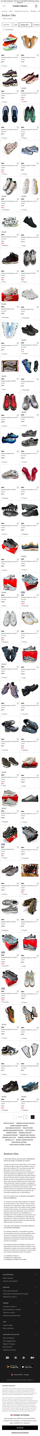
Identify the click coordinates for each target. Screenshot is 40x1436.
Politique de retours (10, 1297)
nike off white (28, 1128)
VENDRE (6, 1303)
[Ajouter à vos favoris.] (18, 55)
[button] (36, 6)
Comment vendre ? (9, 1306)
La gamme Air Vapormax (12, 1257)
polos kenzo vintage (19, 1142)
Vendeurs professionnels (11, 1315)
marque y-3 (9, 1140)
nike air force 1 (9, 1123)
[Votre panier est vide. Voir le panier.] (36, 6)
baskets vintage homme (27, 1137)
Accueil (4, 11)
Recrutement (7, 1347)
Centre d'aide (7, 1325)
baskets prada (11, 1132)
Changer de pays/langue (20, 1432)
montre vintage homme (24, 1140)
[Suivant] (25, 1117)
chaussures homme (10, 1135)
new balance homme (13, 1128)
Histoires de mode (9, 1350)
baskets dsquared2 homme (13, 1130)
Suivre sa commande (10, 1291)
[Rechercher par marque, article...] (4, 6)
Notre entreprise (8, 1338)
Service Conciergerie (10, 1281)
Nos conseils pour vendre (12, 1309)
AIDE (4, 1322)
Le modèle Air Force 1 (11, 1256)
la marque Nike (21, 1165)
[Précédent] (15, 1117)
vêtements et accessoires (11, 1239)
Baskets (33, 11)
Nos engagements (9, 1341)
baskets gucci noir (9, 1137)
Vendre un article (9, 1312)
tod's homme (30, 1130)
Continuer (20, 1428)
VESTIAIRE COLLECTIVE (11, 1334)
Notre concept (8, 1278)
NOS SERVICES (8, 1274)
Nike (10, 11)
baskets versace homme (25, 1123)
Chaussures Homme (21, 11)
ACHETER (6, 1287)
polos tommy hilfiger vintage (20, 1144)
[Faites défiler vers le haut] (33, 1117)
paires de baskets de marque (22, 1245)
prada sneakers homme (19, 1125)
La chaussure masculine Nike (13, 1202)
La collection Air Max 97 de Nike (15, 1259)
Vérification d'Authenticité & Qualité (15, 1294)
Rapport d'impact (9, 1344)
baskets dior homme (27, 1135)
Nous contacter (8, 1328)
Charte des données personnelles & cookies (19, 1380)
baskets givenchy (25, 1132)
